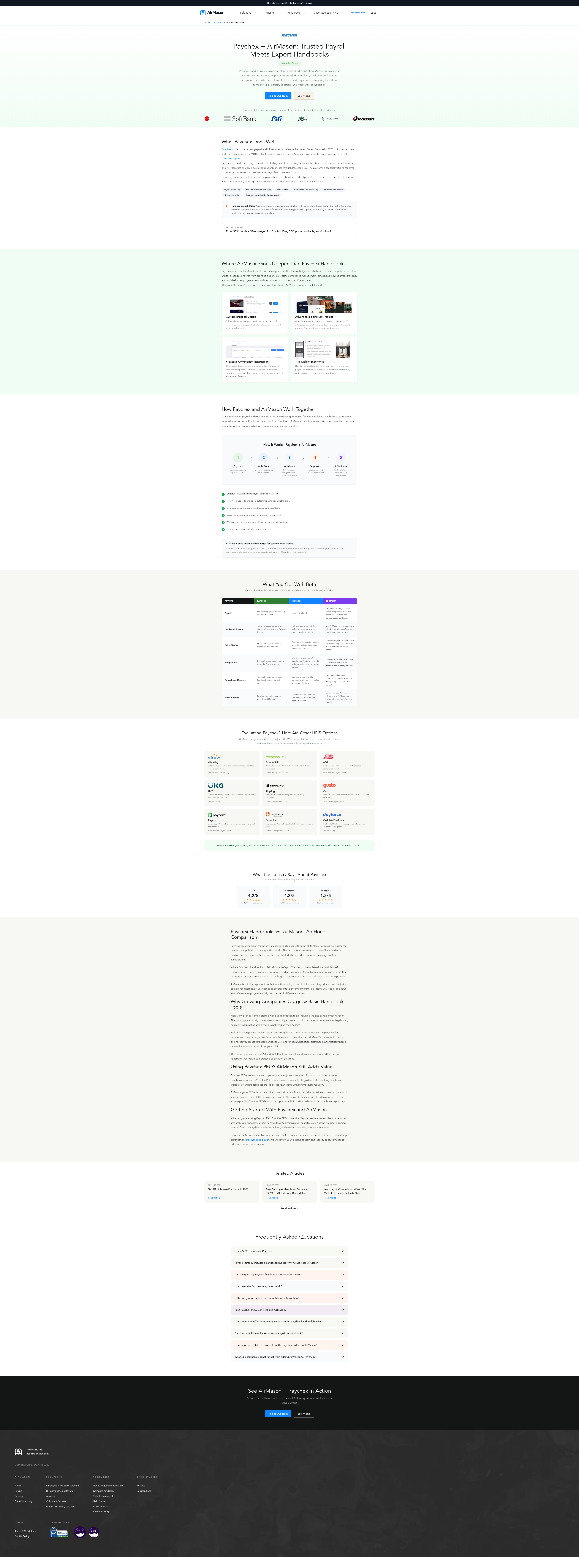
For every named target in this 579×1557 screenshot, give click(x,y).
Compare (217, 22)
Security (19, 1496)
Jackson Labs (144, 1491)
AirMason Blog (101, 1511)
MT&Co (141, 1485)
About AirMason (101, 1506)
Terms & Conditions (25, 1531)
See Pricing (304, 96)
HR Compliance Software (59, 1491)
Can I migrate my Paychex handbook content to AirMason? (268, 1274)
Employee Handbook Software (62, 1485)
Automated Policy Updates (60, 1506)
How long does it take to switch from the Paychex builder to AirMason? (276, 1345)
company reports (231, 158)
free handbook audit (257, 1140)
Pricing (18, 1491)
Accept (309, 3)
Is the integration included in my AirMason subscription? (267, 1298)
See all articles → (289, 1208)
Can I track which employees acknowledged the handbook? (269, 1333)
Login (374, 12)
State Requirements (103, 1496)
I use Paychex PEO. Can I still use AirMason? (260, 1310)
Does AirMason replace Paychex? (254, 1251)
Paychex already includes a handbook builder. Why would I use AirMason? (277, 1263)
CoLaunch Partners (56, 1501)
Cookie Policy (22, 1536)
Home (207, 22)
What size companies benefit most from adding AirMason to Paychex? (275, 1357)
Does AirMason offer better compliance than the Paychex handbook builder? (279, 1321)
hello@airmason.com (38, 1453)
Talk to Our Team (278, 96)
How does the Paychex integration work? (258, 1286)
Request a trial (358, 12)
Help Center (99, 1501)
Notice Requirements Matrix (108, 1485)
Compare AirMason (103, 1491)
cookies (285, 3)
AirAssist (50, 1496)
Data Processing (23, 1501)
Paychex (226, 149)
